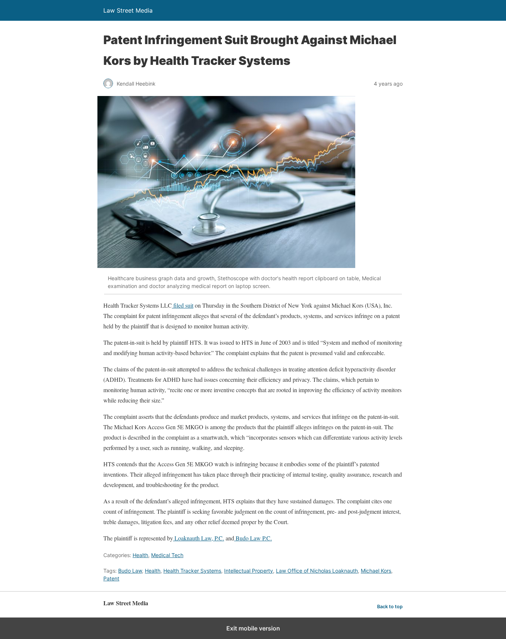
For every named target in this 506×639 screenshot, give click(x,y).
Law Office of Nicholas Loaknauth (317, 570)
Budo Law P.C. (253, 538)
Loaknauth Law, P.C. (198, 538)
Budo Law (130, 570)
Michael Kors (376, 570)
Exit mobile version (253, 628)
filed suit (182, 305)
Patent (111, 578)
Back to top (390, 606)
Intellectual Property (248, 570)
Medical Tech (167, 555)
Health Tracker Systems (192, 570)
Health (140, 555)
